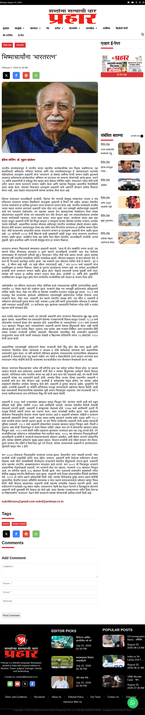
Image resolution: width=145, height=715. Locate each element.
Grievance (131, 697)
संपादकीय (20, 45)
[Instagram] (143, 2)
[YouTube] (132, 2)
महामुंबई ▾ (19, 28)
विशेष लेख (7, 45)
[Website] (128, 2)
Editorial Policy (76, 697)
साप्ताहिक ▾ (91, 28)
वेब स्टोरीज (8, 35)
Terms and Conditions (16, 697)
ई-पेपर (21, 35)
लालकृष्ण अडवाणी (19, 524)
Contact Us (113, 697)
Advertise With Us (72, 702)
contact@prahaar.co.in (27, 677)
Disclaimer (39, 697)
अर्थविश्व (106, 28)
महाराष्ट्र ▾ (35, 28)
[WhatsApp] (36, 75)
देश (47, 28)
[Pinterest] (26, 75)
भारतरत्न (5, 524)
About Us (56, 697)
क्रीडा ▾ (59, 28)
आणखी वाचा (136, 136)
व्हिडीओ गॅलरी (122, 28)
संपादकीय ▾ (74, 28)
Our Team (96, 697)
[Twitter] (136, 2)
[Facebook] (140, 2)
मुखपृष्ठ (6, 28)
